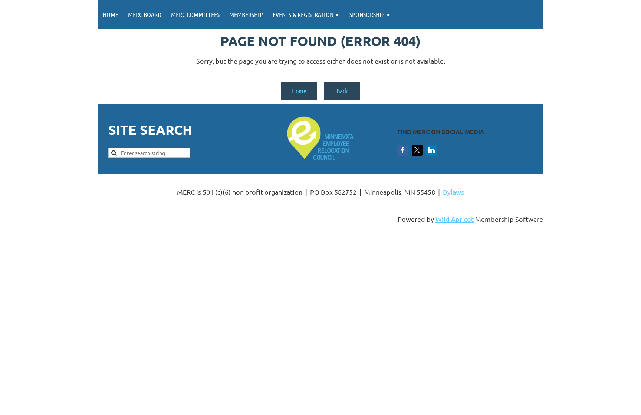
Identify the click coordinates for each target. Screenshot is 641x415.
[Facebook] (402, 150)
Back (342, 91)
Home (299, 91)
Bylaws (453, 192)
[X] (417, 150)
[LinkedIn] (431, 150)
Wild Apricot (454, 219)
